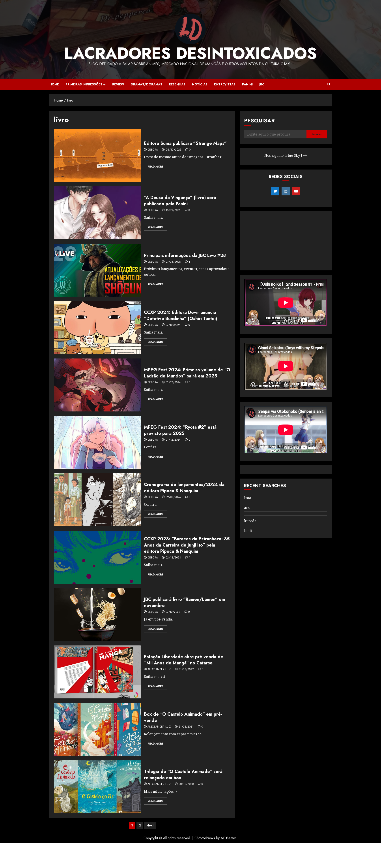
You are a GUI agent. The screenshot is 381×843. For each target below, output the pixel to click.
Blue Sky (292, 155)
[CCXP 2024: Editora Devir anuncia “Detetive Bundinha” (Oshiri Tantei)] (97, 327)
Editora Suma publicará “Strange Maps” (185, 143)
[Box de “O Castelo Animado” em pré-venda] (97, 729)
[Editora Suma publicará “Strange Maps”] (97, 155)
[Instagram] (286, 191)
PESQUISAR (259, 120)
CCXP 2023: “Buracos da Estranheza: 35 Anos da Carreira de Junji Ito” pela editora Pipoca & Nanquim (187, 545)
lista (247, 497)
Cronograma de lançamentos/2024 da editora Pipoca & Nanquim (184, 487)
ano (247, 507)
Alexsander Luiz (159, 669)
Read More (155, 167)
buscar (317, 134)
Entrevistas (224, 84)
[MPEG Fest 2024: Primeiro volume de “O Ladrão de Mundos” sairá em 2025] (97, 384)
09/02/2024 (173, 497)
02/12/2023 (173, 558)
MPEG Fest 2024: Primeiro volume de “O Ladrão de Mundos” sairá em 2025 (187, 373)
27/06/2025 (173, 262)
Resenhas (177, 84)
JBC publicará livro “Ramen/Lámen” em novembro (184, 602)
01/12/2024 (173, 382)
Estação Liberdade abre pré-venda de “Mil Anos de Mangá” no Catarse (183, 660)
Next (150, 825)
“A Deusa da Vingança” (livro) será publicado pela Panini (180, 200)
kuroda (250, 521)
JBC (261, 84)
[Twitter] (275, 191)
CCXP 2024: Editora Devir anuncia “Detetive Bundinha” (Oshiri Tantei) (180, 315)
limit (248, 530)
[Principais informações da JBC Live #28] (97, 270)
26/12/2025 (173, 150)
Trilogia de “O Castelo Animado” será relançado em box (183, 774)
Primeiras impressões (83, 84)
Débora (153, 150)
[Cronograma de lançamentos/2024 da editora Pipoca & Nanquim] (97, 499)
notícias (199, 84)
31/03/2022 (186, 669)
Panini (247, 84)
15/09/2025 (173, 210)
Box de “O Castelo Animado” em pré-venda (183, 717)
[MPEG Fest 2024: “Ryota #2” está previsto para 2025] (97, 442)
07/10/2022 (173, 612)
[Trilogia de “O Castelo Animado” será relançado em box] (97, 786)
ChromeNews (204, 838)
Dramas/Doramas (146, 84)
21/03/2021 (186, 727)
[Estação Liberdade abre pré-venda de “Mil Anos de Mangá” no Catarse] (97, 671)
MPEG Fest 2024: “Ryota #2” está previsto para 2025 (180, 430)
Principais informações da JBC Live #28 (185, 255)
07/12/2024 (173, 325)
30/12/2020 (186, 784)
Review (118, 84)
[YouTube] (296, 191)
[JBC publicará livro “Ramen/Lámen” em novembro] (97, 614)
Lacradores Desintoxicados (190, 53)
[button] (329, 84)
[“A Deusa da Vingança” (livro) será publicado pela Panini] (97, 212)
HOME (54, 84)
